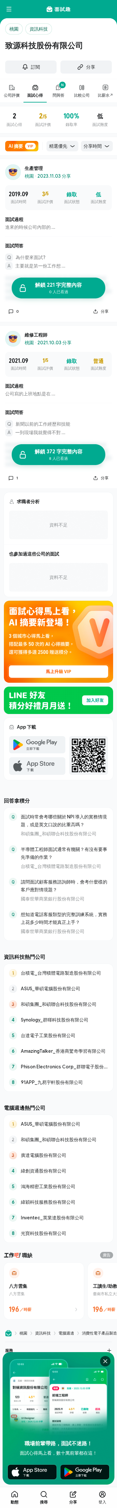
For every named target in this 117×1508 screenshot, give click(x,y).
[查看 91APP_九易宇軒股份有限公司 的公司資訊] (58, 1082)
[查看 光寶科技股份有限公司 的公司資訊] (58, 1233)
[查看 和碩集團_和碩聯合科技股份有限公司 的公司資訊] (58, 1004)
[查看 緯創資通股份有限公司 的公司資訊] (58, 1171)
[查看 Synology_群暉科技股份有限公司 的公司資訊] (58, 1020)
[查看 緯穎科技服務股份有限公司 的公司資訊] (58, 1202)
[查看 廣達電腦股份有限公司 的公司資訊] (58, 1155)
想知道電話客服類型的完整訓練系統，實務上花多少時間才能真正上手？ (64, 918)
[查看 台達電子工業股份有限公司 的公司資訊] (58, 1035)
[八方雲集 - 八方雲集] (44, 1291)
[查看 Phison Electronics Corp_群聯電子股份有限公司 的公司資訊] (58, 1067)
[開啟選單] (9, 9)
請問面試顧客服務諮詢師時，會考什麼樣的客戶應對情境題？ (64, 885)
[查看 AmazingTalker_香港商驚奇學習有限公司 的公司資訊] (58, 1051)
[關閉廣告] (105, 1361)
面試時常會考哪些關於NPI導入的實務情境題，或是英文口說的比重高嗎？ (64, 820)
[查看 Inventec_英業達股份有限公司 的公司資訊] (58, 1218)
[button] (58, 1350)
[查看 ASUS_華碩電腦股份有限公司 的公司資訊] (58, 988)
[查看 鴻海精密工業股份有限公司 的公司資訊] (58, 1186)
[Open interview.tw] (8, 1333)
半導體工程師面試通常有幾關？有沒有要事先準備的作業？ (64, 853)
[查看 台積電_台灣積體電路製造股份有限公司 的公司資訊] (58, 973)
